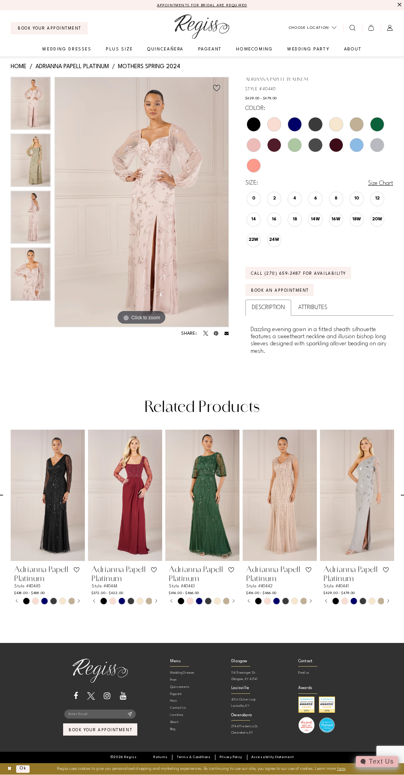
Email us (303, 672)
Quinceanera (179, 687)
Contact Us (178, 708)
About (174, 722)
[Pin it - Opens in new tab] (216, 333)
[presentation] (48, 495)
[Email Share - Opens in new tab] (226, 334)
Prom (173, 680)
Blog (173, 729)
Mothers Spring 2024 (149, 66)
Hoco (173, 700)
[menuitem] (49, 28)
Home (18, 66)
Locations (176, 715)
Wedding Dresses (182, 672)
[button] (371, 28)
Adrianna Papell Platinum (72, 66)
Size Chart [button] (380, 183)
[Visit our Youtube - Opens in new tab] (123, 696)
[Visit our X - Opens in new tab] (91, 696)
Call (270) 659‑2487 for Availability (298, 274)
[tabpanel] (30, 105)
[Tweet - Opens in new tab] (205, 333)
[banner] (201, 27)
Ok (23, 769)
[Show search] (352, 28)
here (341, 769)
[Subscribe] (130, 714)
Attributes (312, 307)
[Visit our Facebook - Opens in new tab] (76, 696)
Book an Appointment (280, 290)
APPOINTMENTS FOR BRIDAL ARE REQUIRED (202, 5)
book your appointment (100, 730)
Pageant (175, 694)
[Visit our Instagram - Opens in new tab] (107, 696)
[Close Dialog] (9, 769)
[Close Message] (398, 5)
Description (268, 307)
